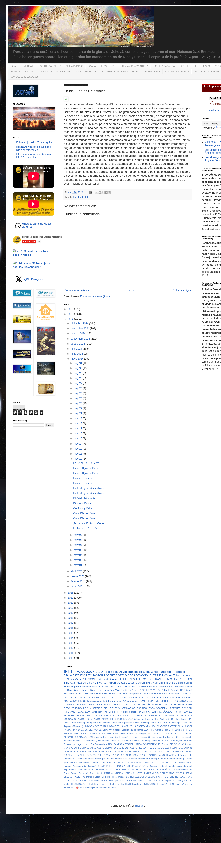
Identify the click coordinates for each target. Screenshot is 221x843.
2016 (71, 628)
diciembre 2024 (80, 323)
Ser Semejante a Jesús (161, 693)
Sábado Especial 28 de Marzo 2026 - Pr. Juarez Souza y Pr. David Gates (150, 730)
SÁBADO (132, 719)
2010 (71, 658)
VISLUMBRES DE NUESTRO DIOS (174, 701)
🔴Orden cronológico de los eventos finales (96, 787)
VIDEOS (130, 675)
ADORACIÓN (70, 701)
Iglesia (168, 766)
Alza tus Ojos (84, 682)
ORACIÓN (160, 773)
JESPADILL (99, 769)
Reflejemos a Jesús (138, 693)
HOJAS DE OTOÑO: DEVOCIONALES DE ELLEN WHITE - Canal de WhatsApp (154, 762)
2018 (71, 618)
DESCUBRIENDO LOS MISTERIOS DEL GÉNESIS (92, 708)
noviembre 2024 (80, 328)
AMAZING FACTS (113, 686)
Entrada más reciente (77, 290)
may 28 (78, 378)
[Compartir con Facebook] (106, 192)
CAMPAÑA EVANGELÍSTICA (128, 744)
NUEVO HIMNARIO (144, 773)
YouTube (174, 675)
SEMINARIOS (128, 708)
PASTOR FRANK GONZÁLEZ (159, 679)
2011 (71, 653)
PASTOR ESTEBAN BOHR (177, 704)
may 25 (78, 393)
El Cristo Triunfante (84, 498)
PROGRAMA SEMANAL (179, 697)
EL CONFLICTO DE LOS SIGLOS (171, 751)
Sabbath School (169, 690)
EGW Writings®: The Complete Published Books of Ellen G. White (121, 711)
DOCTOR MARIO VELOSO (107, 715)
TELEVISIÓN (91, 784)
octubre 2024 (78, 333)
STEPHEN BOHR (117, 697)
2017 (71, 623)
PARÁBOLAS (165, 711)
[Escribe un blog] (99, 192)
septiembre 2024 (81, 338)
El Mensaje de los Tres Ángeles (34, 142)
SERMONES (90, 679)
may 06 (78, 550)
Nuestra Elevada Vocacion (113, 693)
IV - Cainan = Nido (155, 766)
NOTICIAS (129, 773)
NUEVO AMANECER (85, 71)
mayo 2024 (77, 358)
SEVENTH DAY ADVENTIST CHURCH (120, 71)
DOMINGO (118, 751)
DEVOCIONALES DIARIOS (152, 675)
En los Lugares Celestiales (88, 488)
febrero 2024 (78, 581)
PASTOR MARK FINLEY (104, 719)
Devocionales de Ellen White (139, 671)
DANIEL (89, 715)
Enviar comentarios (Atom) (95, 296)
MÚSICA (119, 773)
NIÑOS (179, 715)
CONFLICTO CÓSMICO (85, 748)
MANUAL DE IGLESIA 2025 (25, 76)
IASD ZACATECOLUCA (177, 71)
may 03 (78, 560)
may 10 (78, 458)
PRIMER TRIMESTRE (95, 697)
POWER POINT (147, 701)
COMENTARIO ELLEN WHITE (158, 744)
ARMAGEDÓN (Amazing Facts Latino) (97, 737)
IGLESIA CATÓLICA (135, 766)
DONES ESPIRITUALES (136, 751)
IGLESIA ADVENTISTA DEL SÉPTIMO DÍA (104, 766)
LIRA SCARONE (159, 726)
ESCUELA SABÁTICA (164, 66)
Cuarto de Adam (81, 733)
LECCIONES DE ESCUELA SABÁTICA (153, 769)
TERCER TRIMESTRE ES (111, 784)
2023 (71, 592)
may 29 (78, 373)
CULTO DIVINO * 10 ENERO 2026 (113, 748)
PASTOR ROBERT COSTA (109, 675)
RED (127, 777)
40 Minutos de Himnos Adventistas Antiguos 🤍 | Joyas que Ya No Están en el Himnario (148, 733)
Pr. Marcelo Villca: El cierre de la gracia (102, 777)
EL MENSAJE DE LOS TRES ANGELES (41, 66)
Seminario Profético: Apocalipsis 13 (111, 780)
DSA (151, 751)
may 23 (78, 403)
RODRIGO (122, 719)
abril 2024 (77, 571)
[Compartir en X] (103, 192)
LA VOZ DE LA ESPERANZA (135, 726)
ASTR (114, 66)
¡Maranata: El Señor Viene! (79, 704)
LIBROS (82, 701)
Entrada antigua (182, 290)
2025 (71, 314)
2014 (71, 638)
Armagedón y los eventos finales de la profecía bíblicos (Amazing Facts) (120, 740)
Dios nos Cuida (82, 503)
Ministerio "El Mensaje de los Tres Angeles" (34, 265)
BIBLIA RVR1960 (74, 66)
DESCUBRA (162, 722)
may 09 (78, 534)
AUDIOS (80, 715)
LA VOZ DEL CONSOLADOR (56, 71)
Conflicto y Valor (82, 508)
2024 (71, 319)
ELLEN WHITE (132, 679)
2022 (71, 597)
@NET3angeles (33, 279)
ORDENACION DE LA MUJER (112, 704)
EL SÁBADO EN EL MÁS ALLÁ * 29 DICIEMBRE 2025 (110, 755)
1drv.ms (93, 733)
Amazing (81, 722)
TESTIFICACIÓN (133, 784)
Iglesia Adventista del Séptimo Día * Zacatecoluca (112, 701)
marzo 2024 (78, 576)
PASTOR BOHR (84, 719)
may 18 (78, 423)
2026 (71, 309)
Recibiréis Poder (129, 690)
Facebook (78, 197)
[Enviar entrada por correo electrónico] (90, 192)
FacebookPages (170, 671)
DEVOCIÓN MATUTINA (136, 686)
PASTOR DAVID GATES (76, 730)
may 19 (78, 418)
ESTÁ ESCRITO (82, 675)
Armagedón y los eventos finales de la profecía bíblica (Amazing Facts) (121, 722)
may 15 (78, 438)
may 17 (78, 428)
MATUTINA (108, 773)
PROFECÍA (98, 686)
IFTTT (88, 197)
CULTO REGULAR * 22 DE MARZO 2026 (149, 748)
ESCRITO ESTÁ (145, 708)
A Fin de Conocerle (110, 679)
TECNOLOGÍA (78, 784)
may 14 (78, 443)
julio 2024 (77, 348)
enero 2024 (77, 586)
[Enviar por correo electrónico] (96, 192)
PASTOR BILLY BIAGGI (180, 726)
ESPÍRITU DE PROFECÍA (134, 715)
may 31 (78, 363)
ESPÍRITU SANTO (147, 755)
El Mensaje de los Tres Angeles (34, 253)
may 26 (78, 388)
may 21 (78, 413)
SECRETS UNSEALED (168, 708)
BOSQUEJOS (179, 740)
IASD (99, 671)
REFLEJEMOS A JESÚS (142, 777)
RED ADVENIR (152, 71)
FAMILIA (111, 762)
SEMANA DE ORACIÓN (100, 730)
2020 (71, 608)
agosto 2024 (78, 343)
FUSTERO (185, 66)
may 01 (78, 565)
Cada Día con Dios (84, 513)
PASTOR (170, 773)
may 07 (78, 544)
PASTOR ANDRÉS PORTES (146, 704)
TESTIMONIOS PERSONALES (156, 784)
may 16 (78, 433)
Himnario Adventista (73, 766)
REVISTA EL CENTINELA (23, 71)
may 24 (78, 398)
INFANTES (114, 726)
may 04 (78, 555)
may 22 (78, 408)
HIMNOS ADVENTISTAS (96, 726)
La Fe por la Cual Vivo (86, 463)
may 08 (78, 539)
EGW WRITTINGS (97, 66)
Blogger (139, 805)
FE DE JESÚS (202, 66)
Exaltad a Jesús (82, 478)
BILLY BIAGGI (165, 740)
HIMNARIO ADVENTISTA (135, 66)
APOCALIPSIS (71, 737)
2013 (71, 643)
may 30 (78, 368)
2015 (71, 633)
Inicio (13, 66)
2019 (71, 613)
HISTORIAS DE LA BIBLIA (161, 715)
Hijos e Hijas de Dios (85, 468)
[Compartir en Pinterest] (109, 192)
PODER (77, 777)
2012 (71, 648)
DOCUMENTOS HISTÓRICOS (96, 751)
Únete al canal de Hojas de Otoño (36, 225)
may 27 (78, 383)
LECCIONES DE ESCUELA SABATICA (146, 697)
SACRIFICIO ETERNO (167, 777)
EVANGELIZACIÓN (166, 755)
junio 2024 (77, 353)
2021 (71, 602)
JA (92, 769)
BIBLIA (68, 675)
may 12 (78, 448)
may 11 (78, 453)
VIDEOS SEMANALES (86, 693)
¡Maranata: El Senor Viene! (88, 523)
